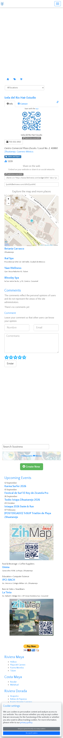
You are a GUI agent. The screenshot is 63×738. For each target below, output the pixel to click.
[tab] (9, 104)
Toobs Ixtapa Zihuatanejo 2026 (22, 499)
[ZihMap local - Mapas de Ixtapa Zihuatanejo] (31, 541)
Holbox (13, 662)
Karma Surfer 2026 (15, 486)
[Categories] (14, 79)
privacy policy (26, 722)
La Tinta (6, 592)
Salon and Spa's (13, 157)
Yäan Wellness (12, 268)
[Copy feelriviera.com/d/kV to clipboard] (58, 102)
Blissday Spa (11, 277)
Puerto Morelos (17, 668)
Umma (5, 567)
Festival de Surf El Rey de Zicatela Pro (26, 493)
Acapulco (14, 696)
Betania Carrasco (14, 248)
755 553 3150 (14, 142)
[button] (31, 220)
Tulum (13, 671)
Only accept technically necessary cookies (31, 729)
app (37, 109)
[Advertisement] (31, 40)
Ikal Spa (8, 258)
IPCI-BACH (8, 579)
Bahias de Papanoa (18, 699)
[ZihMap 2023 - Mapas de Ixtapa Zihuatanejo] (31, 617)
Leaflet (41, 245)
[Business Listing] (8, 79)
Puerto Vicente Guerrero (21, 702)
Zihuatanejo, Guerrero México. (19, 151)
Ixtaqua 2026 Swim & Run (19, 506)
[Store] (21, 79)
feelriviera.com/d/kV (32, 138)
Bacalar (13, 682)
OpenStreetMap (49, 245)
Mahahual (14, 685)
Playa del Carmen (17, 665)
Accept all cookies (31, 733)
